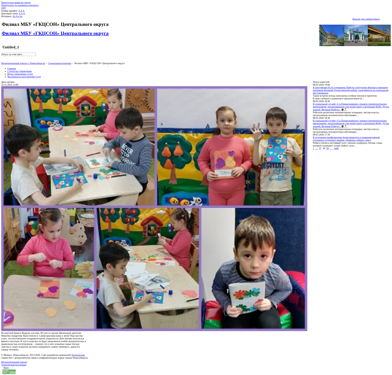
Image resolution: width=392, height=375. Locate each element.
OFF (3, 8)
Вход (6, 367)
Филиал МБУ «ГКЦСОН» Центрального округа (55, 31)
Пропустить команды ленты (16, 2)
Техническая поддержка (13, 365)
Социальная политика (59, 63)
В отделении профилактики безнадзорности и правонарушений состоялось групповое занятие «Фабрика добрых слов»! (346, 138)
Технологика (78, 355)
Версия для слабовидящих (366, 19)
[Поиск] (2, 57)
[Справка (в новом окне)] (2, 60)
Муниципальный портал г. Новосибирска (23, 63)
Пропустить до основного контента (19, 5)
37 (320, 148)
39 (327, 148)
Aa (14, 16)
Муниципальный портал (14, 362)
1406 (336, 148)
